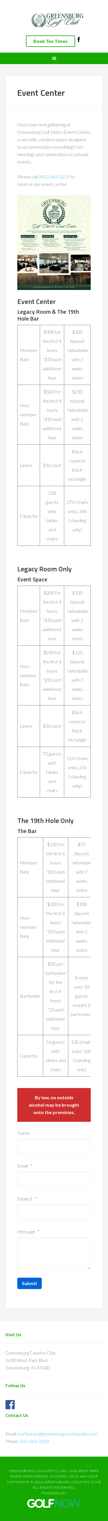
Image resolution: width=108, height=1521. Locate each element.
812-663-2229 (34, 1441)
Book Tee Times (50, 41)
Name (23, 1133)
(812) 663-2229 (54, 176)
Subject (27, 1198)
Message (28, 1231)
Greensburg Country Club (54, 20)
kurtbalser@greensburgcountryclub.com (57, 1433)
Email (24, 1165)
